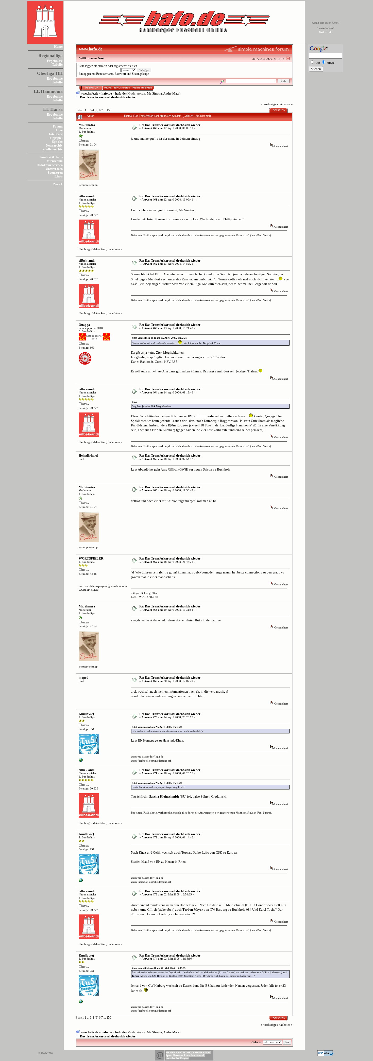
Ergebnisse (55, 61)
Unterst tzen (54, 169)
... (88, 110)
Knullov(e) (86, 714)
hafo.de (106, 93)
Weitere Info (325, 32)
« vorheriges (269, 104)
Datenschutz (54, 161)
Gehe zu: (256, 1042)
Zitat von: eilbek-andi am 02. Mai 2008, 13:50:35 (158, 968)
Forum (58, 126)
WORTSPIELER (91, 558)
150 (109, 110)
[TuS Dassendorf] (81, 760)
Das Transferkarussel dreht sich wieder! (108, 97)
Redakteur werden (50, 165)
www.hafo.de (89, 93)
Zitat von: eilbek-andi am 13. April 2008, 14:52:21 (159, 337)
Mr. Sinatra (154, 93)
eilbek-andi (87, 196)
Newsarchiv (54, 145)
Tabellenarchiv (52, 149)
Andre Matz (171, 93)
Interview (56, 134)
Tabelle (57, 64)
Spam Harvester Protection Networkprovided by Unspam (185, 1056)
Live (59, 130)
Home (58, 46)
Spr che (57, 141)
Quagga (84, 325)
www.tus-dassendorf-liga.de (147, 756)
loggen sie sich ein (96, 66)
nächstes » (286, 104)
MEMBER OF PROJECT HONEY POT (188, 1052)
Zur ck (58, 184)
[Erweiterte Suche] (222, 81)
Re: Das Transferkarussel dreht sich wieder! (170, 125)
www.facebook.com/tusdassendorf (151, 760)
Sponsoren (55, 172)
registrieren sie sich (125, 66)
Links (59, 176)
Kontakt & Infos (51, 157)
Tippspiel (56, 138)
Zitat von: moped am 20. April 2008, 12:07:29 (157, 727)
